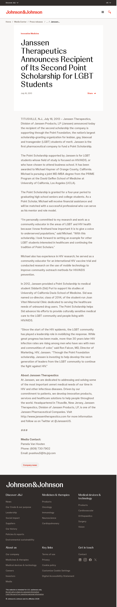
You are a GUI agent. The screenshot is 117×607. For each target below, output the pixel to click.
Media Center (20, 21)
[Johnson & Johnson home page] (24, 12)
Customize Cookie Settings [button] (56, 570)
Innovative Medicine (30, 33)
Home (8, 21)
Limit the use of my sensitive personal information (25, 594)
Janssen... (55, 22)
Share (90, 93)
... (47, 22)
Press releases (36, 21)
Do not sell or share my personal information (22, 592)
